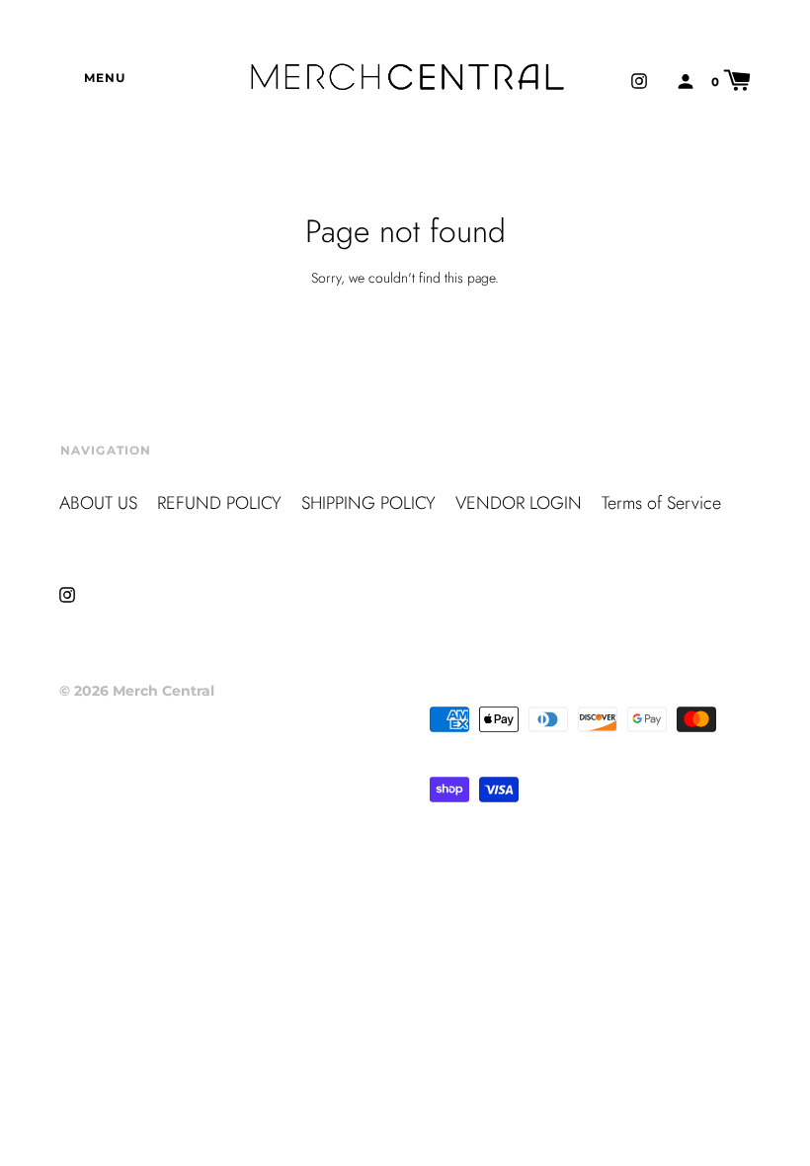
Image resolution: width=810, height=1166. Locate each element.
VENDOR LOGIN (518, 503)
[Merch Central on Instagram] (639, 79)
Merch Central (163, 691)
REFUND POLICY (219, 503)
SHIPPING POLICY (368, 503)
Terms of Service (661, 503)
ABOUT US (98, 503)
